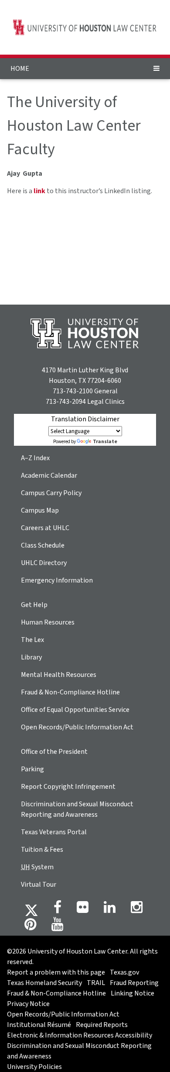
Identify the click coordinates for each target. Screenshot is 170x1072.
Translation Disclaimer (85, 419)
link (39, 191)
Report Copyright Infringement (68, 786)
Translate (105, 441)
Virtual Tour (38, 884)
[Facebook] (57, 910)
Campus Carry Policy (51, 493)
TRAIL (96, 983)
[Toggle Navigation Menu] (156, 68)
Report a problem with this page (56, 972)
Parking (32, 769)
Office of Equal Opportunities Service (75, 710)
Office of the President (54, 751)
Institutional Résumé (39, 1025)
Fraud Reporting (134, 983)
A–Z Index (35, 458)
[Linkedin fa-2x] (109, 910)
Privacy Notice (28, 1004)
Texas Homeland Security (44, 983)
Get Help (34, 605)
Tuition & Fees (42, 849)
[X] (31, 910)
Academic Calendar (49, 475)
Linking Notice (132, 993)
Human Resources (48, 622)
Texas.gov (124, 972)
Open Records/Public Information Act (77, 727)
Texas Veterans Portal (54, 832)
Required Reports (102, 1025)
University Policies (34, 1067)
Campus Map (40, 510)
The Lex (32, 640)
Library (31, 657)
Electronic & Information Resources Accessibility (79, 1035)
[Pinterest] (30, 927)
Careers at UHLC (45, 528)
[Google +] (82, 910)
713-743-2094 (66, 401)
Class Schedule (43, 545)
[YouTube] (57, 927)
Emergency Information (57, 580)
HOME (19, 68)
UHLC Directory (44, 563)
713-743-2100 (73, 391)
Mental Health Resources (58, 675)
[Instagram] (137, 910)
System (37, 867)
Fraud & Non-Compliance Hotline (70, 692)
